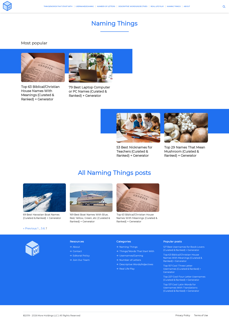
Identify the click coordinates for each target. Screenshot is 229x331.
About (187, 6)
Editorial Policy (81, 255)
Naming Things (173, 6)
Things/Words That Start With (58, 6)
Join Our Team (81, 260)
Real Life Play (157, 6)
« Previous (30, 228)
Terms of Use (201, 315)
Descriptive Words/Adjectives (132, 6)
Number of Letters (106, 6)
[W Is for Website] (7, 6)
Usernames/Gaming (85, 6)
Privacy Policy (182, 315)
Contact (77, 251)
